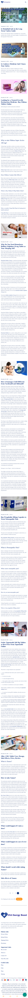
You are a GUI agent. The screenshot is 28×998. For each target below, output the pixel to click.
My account (4, 949)
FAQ (2, 968)
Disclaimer (3, 943)
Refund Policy (4, 937)
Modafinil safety (7, 10)
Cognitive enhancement (8, 9)
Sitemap (3, 974)
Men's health (19, 49)
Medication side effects (8, 49)
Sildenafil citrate (7, 52)
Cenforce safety (6, 44)
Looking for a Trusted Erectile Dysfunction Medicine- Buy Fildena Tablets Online (14, 102)
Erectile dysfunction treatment (10, 46)
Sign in (17, 996)
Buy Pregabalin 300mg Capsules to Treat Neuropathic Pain (13, 518)
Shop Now (19, 899)
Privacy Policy (4, 934)
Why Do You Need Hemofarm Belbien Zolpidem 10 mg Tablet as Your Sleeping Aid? (13, 246)
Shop (2, 971)
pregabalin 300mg (12, 608)
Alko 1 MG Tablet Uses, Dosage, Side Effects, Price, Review (12, 757)
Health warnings (16, 47)
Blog (2, 965)
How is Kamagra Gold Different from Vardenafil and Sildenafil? (12, 383)
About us (3, 952)
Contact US (3, 955)
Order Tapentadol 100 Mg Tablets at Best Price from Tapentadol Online (13, 644)
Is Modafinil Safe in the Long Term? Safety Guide (11, 30)
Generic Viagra (6, 47)
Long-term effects (20, 9)
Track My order (4, 958)
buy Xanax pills (11, 831)
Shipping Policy (5, 940)
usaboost (11, 26)
